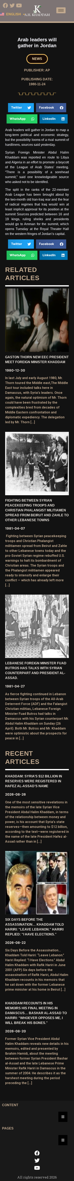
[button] (37, 59)
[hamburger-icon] (61, 10)
